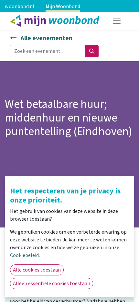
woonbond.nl (19, 6)
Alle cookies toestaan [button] (37, 269)
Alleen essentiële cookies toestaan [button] (51, 283)
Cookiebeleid (24, 255)
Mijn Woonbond (63, 6)
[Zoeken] (92, 51)
